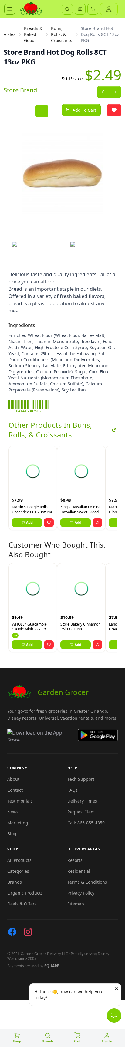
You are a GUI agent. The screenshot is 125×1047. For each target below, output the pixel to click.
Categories (18, 871)
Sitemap (75, 904)
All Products (19, 860)
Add (29, 522)
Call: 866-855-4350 (86, 823)
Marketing (17, 823)
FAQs (72, 790)
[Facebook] (12, 932)
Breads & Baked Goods (33, 34)
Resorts (75, 860)
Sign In (107, 1041)
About (13, 779)
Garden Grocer (63, 692)
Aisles (9, 34)
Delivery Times (82, 801)
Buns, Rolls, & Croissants (61, 34)
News (13, 812)
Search (47, 1041)
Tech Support (80, 779)
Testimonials (20, 801)
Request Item (81, 812)
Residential (78, 871)
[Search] (67, 9)
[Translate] (80, 9)
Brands (14, 882)
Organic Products (25, 893)
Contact (15, 790)
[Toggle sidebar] (9, 9)
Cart (77, 1041)
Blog (11, 833)
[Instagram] (28, 932)
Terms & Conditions (87, 882)
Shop (17, 1041)
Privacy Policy (80, 893)
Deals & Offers (22, 904)
